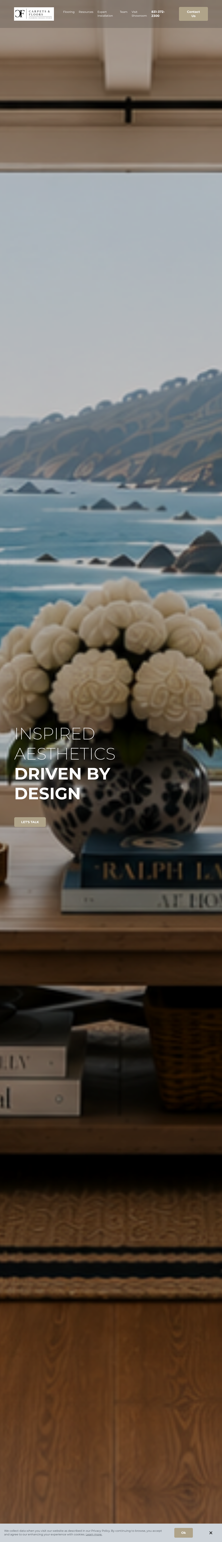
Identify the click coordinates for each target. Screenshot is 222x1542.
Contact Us (193, 14)
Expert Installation (105, 13)
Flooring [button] (69, 12)
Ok (183, 1533)
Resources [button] (86, 12)
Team (123, 12)
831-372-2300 (158, 14)
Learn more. (94, 1534)
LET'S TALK (30, 822)
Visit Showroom (139, 13)
